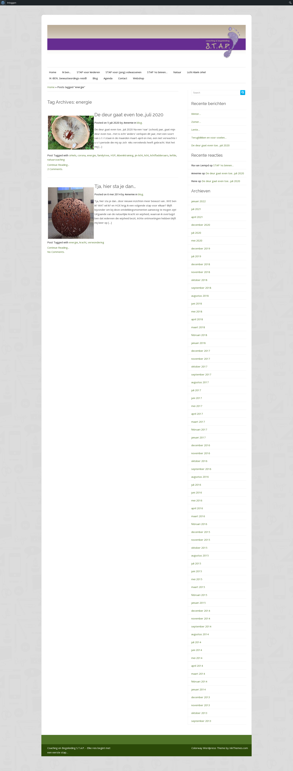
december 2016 (200, 445)
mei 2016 (196, 500)
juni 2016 (196, 492)
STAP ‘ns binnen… (157, 72)
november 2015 (200, 539)
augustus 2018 (200, 295)
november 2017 (200, 358)
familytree (103, 155)
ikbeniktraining (125, 155)
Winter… (196, 113)
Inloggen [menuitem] (11, 2)
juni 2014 (196, 650)
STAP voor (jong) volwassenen (123, 72)
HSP (113, 155)
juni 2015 (196, 571)
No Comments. (56, 252)
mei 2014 (196, 658)
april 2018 (197, 319)
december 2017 (200, 350)
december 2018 (200, 264)
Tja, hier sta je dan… (115, 186)
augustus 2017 (200, 382)
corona (82, 155)
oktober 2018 (199, 280)
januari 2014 (198, 689)
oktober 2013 (199, 713)
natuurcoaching (56, 159)
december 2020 (200, 224)
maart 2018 (198, 327)
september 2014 (201, 626)
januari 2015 (198, 602)
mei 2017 (196, 406)
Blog (95, 78)
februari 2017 (199, 429)
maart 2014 (198, 673)
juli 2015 (196, 563)
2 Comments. (55, 169)
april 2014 (197, 665)
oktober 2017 (199, 366)
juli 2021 (196, 209)
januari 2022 (198, 201)
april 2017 (197, 413)
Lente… (195, 129)
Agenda (108, 78)
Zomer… (196, 121)
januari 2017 (198, 437)
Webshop (138, 78)
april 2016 (197, 508)
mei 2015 (196, 579)
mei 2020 (196, 240)
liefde (173, 155)
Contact (122, 78)
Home (52, 72)
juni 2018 (196, 303)
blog (139, 122)
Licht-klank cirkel (196, 72)
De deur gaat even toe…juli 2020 (128, 115)
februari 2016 (199, 524)
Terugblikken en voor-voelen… (209, 137)
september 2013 (201, 721)
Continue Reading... (58, 164)
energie (91, 155)
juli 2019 (196, 256)
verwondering (96, 242)
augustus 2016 (200, 476)
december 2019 (200, 248)
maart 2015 (198, 587)
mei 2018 (196, 311)
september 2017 (201, 374)
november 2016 (200, 453)
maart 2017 (198, 421)
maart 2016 (198, 516)
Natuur (177, 72)
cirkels (72, 155)
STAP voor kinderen (88, 72)
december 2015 (200, 532)
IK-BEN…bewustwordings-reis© (68, 78)
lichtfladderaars (159, 155)
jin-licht (139, 155)
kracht (82, 242)
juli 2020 (196, 232)
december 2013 (200, 697)
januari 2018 (198, 343)
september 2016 (201, 469)
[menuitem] (3, 2)
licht (146, 155)
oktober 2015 (199, 547)
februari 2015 (199, 595)
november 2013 (200, 705)
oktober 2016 (199, 461)
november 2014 (200, 618)
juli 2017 (196, 390)
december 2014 (200, 610)
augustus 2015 (200, 555)
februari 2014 (199, 681)
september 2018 (201, 287)
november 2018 (200, 272)
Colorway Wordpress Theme (208, 748)
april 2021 (197, 217)
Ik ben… (66, 72)
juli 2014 (196, 642)
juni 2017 (196, 398)
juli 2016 (196, 484)
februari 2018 (199, 335)
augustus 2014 (200, 634)
